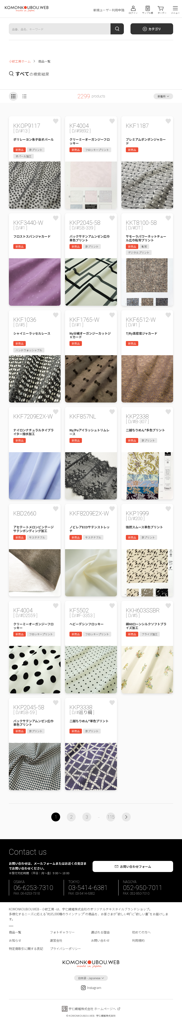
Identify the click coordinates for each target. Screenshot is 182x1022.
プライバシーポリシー (65, 948)
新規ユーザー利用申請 (108, 10)
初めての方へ (141, 932)
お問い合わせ (100, 940)
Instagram (94, 987)
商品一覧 (15, 932)
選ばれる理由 (100, 932)
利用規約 (138, 940)
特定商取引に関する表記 (26, 948)
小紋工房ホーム (20, 61)
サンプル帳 (147, 12)
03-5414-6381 (88, 888)
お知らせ (15, 940)
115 (111, 817)
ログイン (133, 12)
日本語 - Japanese (89, 978)
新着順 (162, 96)
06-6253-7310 (33, 888)
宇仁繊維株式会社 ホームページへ (92, 1008)
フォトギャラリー (62, 932)
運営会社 (56, 940)
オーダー (162, 12)
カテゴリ (154, 29)
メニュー (175, 12)
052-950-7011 (142, 888)
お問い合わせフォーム (135, 866)
